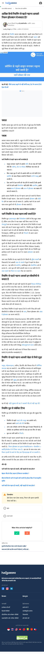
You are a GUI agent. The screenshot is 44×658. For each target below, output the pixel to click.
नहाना (35, 37)
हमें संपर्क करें (26, 618)
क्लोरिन (9, 176)
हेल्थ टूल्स (25, 596)
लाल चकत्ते (5, 271)
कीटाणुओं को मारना (28, 345)
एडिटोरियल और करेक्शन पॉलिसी (10, 614)
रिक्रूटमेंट (25, 614)
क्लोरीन (18, 265)
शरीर (26, 164)
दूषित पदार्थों (35, 259)
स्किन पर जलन (16, 271)
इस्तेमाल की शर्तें (6, 607)
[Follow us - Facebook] (3, 588)
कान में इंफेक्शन (28, 188)
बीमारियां (20, 185)
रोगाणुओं (4, 224)
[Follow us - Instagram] (7, 588)
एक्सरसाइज (12, 219)
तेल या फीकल (21, 167)
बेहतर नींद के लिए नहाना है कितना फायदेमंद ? (15, 473)
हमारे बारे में (25, 607)
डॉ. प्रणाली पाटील (23, 23)
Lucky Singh (7, 29)
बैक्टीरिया (34, 265)
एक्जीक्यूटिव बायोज (27, 611)
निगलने (26, 233)
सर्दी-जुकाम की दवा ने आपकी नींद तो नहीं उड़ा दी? (24, 403)
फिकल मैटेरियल (36, 284)
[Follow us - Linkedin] (11, 588)
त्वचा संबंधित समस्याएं (7, 8)
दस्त (25, 312)
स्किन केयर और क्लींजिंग (21, 8)
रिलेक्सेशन (22, 219)
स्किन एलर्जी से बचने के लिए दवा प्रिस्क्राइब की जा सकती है (20, 452)
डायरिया (34, 185)
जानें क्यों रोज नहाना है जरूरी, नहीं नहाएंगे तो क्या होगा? (18, 485)
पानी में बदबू (34, 176)
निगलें (21, 433)
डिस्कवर (4, 596)
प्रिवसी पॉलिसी (5, 611)
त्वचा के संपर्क (20, 262)
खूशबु (14, 380)
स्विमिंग (12, 34)
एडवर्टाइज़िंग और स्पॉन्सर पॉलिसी (10, 618)
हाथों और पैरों (20, 423)
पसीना (14, 167)
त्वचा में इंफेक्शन (16, 188)
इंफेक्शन (32, 199)
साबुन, (4, 365)
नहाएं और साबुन (21, 420)
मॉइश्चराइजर (10, 365)
